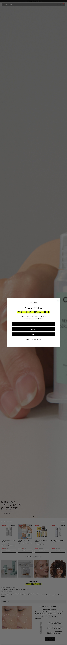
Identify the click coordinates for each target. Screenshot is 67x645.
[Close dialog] (58, 300)
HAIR (33, 334)
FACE (33, 324)
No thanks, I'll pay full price (33, 339)
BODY (33, 329)
